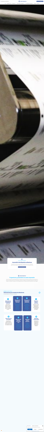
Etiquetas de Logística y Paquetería (26, 301)
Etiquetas (13, 3)
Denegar (35, 429)
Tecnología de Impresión (29, 3)
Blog (35, 3)
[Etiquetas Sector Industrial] (36, 299)
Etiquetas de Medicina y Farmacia (17, 301)
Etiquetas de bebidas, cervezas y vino (18, 321)
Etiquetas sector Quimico (27, 320)
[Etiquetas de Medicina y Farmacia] (17, 298)
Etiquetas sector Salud (36, 319)
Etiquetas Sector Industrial (36, 302)
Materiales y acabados (20, 3)
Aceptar (30, 429)
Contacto (37, 3)
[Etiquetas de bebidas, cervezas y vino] (18, 317)
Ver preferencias (40, 429)
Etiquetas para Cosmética (9, 319)
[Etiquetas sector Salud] (36, 316)
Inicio (5, 3)
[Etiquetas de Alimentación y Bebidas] (8, 299)
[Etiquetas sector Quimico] (27, 317)
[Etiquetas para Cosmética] (8, 316)
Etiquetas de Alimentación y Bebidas (8, 302)
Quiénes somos (9, 3)
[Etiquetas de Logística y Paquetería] (27, 298)
